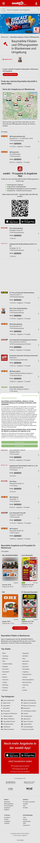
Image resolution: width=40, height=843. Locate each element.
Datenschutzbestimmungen (30, 395)
